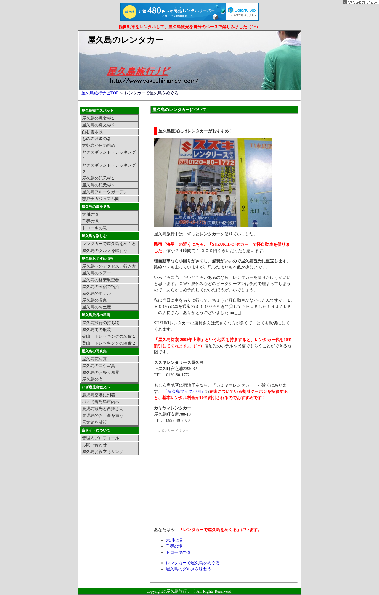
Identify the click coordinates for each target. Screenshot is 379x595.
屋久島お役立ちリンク (102, 451)
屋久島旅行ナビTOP (99, 93)
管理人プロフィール (100, 438)
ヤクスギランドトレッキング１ (109, 155)
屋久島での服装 (96, 329)
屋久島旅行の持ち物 (100, 323)
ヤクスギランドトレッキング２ (109, 168)
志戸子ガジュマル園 (100, 199)
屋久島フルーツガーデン (105, 192)
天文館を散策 (94, 422)
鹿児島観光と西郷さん (102, 408)
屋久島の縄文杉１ (98, 118)
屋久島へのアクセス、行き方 (109, 266)
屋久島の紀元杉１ (98, 178)
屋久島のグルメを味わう (188, 569)
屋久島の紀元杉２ (98, 185)
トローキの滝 (178, 552)
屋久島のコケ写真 (98, 366)
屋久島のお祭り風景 (100, 372)
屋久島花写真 (94, 359)
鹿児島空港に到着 (98, 395)
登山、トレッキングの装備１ (109, 336)
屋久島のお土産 (96, 307)
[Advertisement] (203, 478)
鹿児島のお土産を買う (102, 415)
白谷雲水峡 (92, 132)
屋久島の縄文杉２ (98, 125)
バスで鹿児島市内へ (100, 402)
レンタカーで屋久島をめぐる (193, 563)
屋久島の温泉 (94, 300)
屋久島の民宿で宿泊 (100, 286)
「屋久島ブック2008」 (184, 391)
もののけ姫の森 (96, 138)
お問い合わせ (94, 445)
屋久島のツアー (96, 273)
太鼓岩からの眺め (98, 145)
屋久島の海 (92, 379)
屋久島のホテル (96, 293)
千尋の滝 (174, 546)
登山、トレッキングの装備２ (109, 343)
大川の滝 (174, 540)
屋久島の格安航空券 (100, 280)
